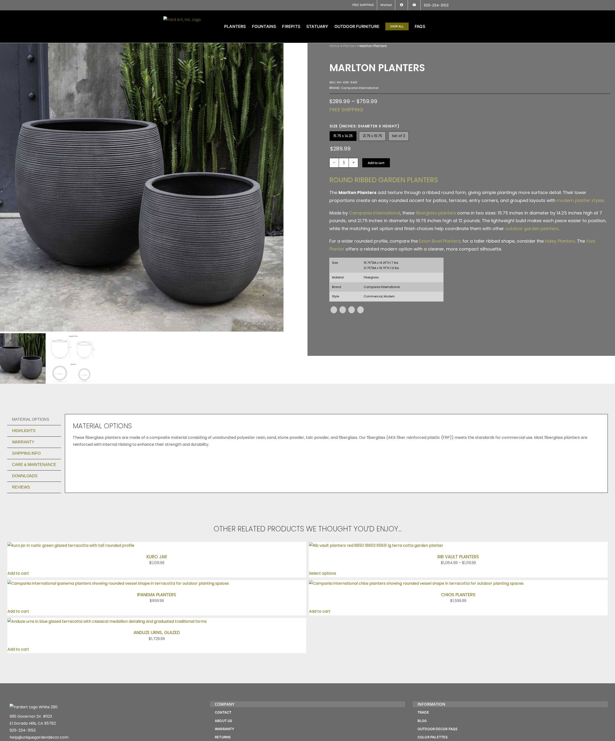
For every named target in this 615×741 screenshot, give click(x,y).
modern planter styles (580, 200)
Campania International (374, 213)
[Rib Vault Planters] (376, 545)
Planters (349, 46)
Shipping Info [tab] (26, 453)
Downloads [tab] (24, 476)
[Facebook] (333, 309)
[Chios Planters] (416, 583)
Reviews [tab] (21, 487)
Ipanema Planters (156, 595)
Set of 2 (398, 135)
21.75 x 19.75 (372, 135)
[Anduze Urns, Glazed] (107, 621)
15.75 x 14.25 (343, 135)
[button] (444, 26)
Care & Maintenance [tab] (34, 465)
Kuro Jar (157, 557)
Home (334, 46)
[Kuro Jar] (70, 545)
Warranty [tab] (23, 442)
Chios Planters (458, 595)
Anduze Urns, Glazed (157, 632)
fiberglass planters (436, 213)
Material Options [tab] (30, 419)
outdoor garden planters (532, 229)
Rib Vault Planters (458, 557)
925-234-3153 (23, 730)
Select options (322, 573)
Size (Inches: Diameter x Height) (365, 126)
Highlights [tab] (24, 431)
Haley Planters (560, 241)
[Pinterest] (351, 309)
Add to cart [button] (18, 573)
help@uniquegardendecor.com (39, 737)
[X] (342, 309)
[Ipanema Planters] (118, 583)
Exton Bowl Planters (439, 241)
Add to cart (376, 163)
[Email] (360, 309)
